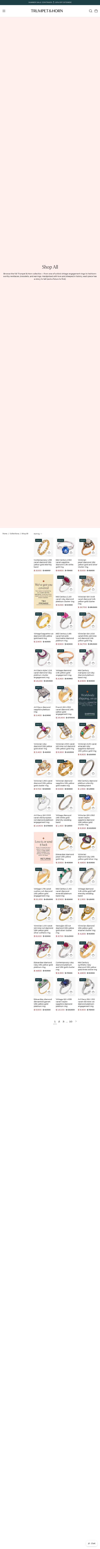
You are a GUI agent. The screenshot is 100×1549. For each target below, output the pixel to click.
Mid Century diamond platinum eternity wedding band (87, 783)
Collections (14, 534)
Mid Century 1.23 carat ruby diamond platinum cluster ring (65, 599)
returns (45, 859)
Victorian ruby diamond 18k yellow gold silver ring (43, 746)
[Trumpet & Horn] (47, 10)
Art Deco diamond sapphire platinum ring (42, 709)
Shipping (90, 714)
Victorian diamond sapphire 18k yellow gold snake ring (65, 783)
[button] (90, 11)
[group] (50, 2)
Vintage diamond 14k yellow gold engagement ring (63, 672)
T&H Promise (43, 602)
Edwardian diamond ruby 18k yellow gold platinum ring (43, 965)
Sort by (37, 534)
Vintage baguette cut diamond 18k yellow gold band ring (43, 636)
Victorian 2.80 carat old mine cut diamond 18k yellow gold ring (65, 746)
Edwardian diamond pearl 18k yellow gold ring (65, 856)
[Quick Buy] (49, 552)
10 (70, 1021)
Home (5, 534)
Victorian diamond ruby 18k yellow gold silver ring (87, 856)
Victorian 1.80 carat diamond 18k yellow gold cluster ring (43, 783)
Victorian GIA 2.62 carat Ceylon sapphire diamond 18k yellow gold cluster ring (86, 820)
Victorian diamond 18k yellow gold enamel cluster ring (86, 928)
